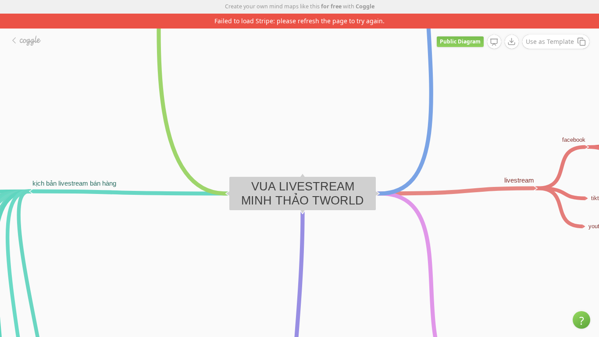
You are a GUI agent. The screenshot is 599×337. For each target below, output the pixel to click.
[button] (581, 320)
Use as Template (550, 41)
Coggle (365, 6)
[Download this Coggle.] (512, 42)
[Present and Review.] (494, 42)
